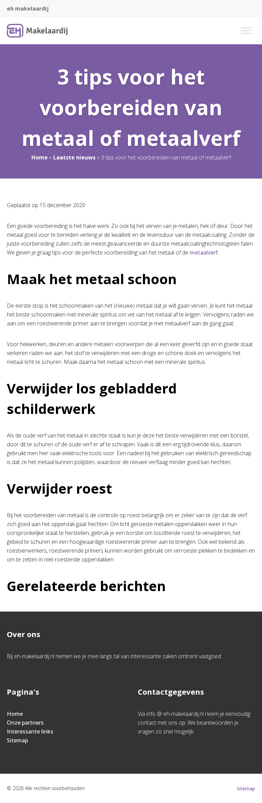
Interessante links (30, 731)
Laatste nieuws (74, 157)
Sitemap (17, 740)
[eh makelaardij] (37, 30)
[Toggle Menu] (246, 30)
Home (39, 157)
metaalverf (204, 252)
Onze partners (25, 722)
